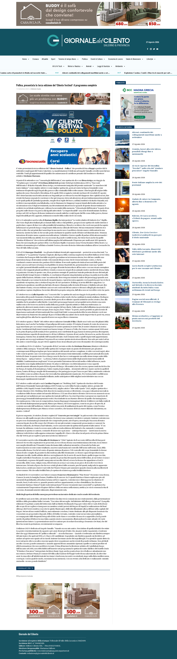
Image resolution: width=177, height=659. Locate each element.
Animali (88, 66)
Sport (53, 59)
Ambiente (119, 66)
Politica (85, 59)
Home (24, 59)
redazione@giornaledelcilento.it (40, 653)
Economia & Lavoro (115, 59)
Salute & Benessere (133, 59)
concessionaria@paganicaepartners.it (53, 651)
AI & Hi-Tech (57, 66)
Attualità (45, 59)
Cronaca (36, 59)
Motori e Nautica (74, 66)
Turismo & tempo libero (67, 59)
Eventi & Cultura (96, 59)
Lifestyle (150, 59)
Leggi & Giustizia (103, 66)
